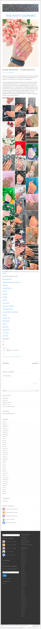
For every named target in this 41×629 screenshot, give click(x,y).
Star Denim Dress (6, 320)
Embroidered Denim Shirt (7, 309)
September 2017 (5, 458)
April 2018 (4, 444)
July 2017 (4, 462)
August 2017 (4, 460)
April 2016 (4, 493)
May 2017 (23, 591)
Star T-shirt (4, 291)
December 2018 (5, 430)
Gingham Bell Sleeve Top (7, 282)
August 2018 (4, 436)
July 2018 (4, 438)
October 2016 (4, 481)
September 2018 (5, 434)
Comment (35, 383)
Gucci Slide (4, 314)
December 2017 (5, 452)
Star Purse (4, 323)
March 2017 (4, 471)
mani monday (8, 356)
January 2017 (4, 475)
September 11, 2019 (6, 404)
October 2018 (4, 432)
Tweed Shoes (18, 282)
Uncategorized (5, 501)
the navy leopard (20, 15)
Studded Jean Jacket (6, 279)
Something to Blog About (6, 402)
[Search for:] (20, 391)
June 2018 (4, 440)
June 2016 (4, 489)
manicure (13, 356)
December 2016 (5, 477)
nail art (17, 356)
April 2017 (23, 593)
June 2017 (4, 464)
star (21, 356)
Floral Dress (5, 285)
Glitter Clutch (5, 312)
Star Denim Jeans (6, 317)
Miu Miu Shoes (5, 326)
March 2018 (4, 446)
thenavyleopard (8, 509)
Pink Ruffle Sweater (14, 312)
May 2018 (4, 442)
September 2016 (5, 483)
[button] (8, 101)
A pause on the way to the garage (8, 406)
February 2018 (5, 448)
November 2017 (5, 454)
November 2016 (5, 479)
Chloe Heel (4, 300)
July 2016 (4, 487)
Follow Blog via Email (9, 566)
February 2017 (5, 473)
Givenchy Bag (5, 335)
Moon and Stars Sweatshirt (8, 306)
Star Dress (4, 297)
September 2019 (24, 554)
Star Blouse (4, 294)
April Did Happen (5, 398)
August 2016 (4, 485)
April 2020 (4, 421)
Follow (5, 575)
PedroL (7, 519)
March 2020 (23, 552)
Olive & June (17, 271)
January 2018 (4, 450)
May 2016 (4, 491)
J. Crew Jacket (5, 332)
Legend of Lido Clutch (7, 288)
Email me (3, 583)
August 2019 (4, 428)
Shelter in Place (5, 400)
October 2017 (4, 456)
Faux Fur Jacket (5, 303)
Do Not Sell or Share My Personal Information (25, 624)
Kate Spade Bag (5, 329)
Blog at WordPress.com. (12, 624)
